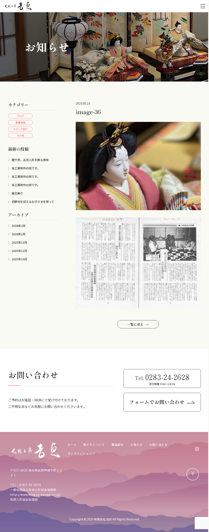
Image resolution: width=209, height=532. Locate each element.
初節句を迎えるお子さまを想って (33, 202)
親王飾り (17, 193)
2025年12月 (19, 242)
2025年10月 (19, 259)
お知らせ (136, 445)
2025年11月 (19, 251)
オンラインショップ (81, 453)
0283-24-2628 (30, 485)
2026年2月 (19, 226)
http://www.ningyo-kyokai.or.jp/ (35, 494)
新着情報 (20, 122)
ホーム (72, 445)
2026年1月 (19, 234)
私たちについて (94, 445)
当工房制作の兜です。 (26, 168)
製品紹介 (117, 445)
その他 (20, 135)
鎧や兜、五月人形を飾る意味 (30, 160)
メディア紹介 (20, 129)
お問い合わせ (158, 445)
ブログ (20, 116)
